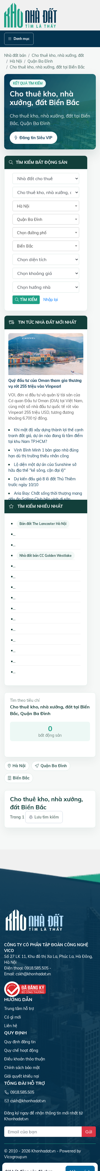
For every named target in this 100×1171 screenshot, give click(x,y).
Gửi (88, 1131)
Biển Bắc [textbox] (25, 246)
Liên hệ (10, 1025)
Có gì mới (12, 1017)
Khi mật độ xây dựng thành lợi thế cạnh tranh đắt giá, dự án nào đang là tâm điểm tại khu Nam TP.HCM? (45, 435)
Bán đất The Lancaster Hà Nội (42, 524)
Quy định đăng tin (20, 1041)
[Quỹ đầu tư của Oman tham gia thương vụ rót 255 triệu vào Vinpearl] (45, 355)
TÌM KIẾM (28, 299)
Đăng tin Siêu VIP (35, 137)
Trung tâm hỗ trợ (19, 1008)
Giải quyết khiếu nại (21, 1076)
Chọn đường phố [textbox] (31, 232)
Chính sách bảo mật (22, 1067)
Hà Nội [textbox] (23, 206)
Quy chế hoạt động (21, 1050)
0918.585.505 (22, 1092)
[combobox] (45, 206)
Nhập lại (50, 299)
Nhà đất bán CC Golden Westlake (45, 555)
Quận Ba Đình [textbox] (29, 219)
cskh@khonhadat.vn (33, 973)
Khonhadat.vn (43, 1151)
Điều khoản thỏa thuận (24, 1059)
